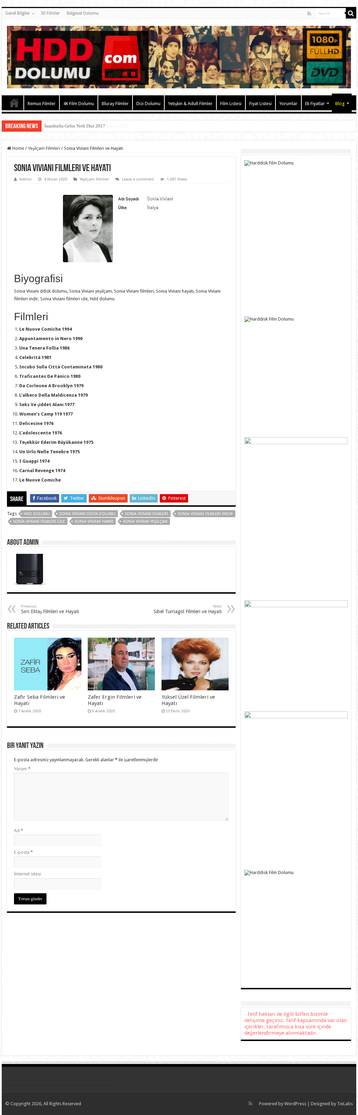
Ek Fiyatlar (315, 103)
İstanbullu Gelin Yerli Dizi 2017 (74, 126)
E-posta (23, 852)
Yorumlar (288, 103)
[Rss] (309, 13)
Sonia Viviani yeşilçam (145, 521)
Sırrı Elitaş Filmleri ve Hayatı (50, 609)
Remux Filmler (42, 103)
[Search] (351, 13)
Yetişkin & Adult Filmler (190, 103)
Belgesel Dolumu (83, 13)
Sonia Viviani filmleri (146, 514)
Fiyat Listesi (260, 103)
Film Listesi (231, 103)
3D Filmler (50, 13)
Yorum (22, 768)
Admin (26, 179)
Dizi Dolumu (148, 103)
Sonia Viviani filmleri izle (39, 521)
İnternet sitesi (27, 873)
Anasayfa (14, 102)
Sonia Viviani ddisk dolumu (87, 514)
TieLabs (345, 1103)
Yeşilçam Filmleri (44, 148)
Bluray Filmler (115, 103)
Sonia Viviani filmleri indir (205, 514)
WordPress (295, 1103)
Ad (18, 830)
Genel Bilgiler (17, 13)
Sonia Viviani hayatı (93, 521)
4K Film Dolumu (78, 103)
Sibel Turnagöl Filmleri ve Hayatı (187, 609)
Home (17, 148)
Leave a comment (138, 179)
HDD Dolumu (37, 514)
